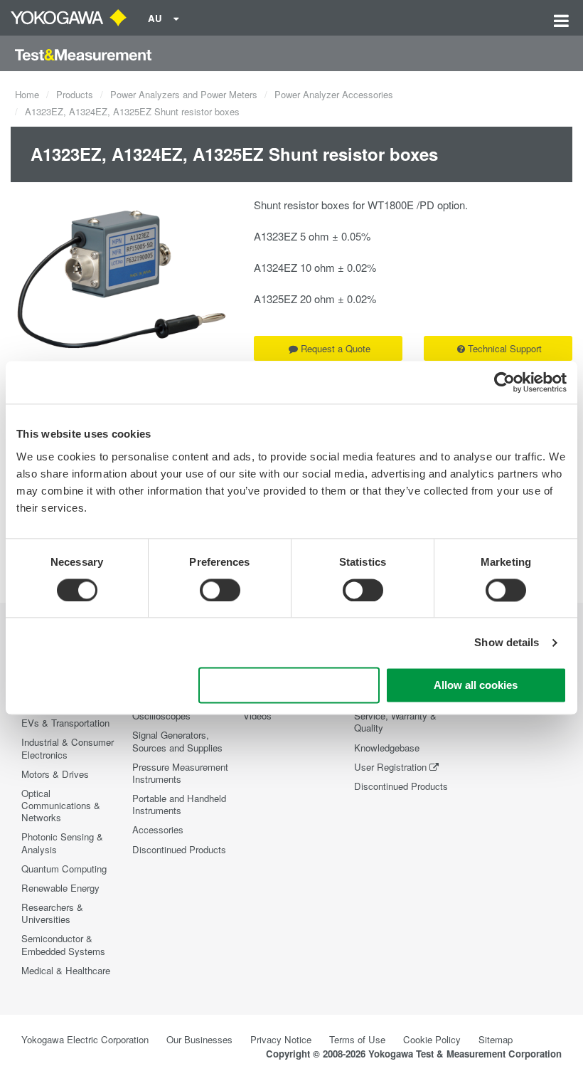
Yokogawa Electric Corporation (85, 1039)
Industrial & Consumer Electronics (67, 748)
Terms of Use (357, 1039)
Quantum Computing (64, 868)
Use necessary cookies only (289, 686)
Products (74, 94)
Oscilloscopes (161, 715)
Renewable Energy (60, 888)
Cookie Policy (432, 1039)
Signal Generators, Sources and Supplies (177, 741)
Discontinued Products (179, 849)
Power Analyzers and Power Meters (183, 94)
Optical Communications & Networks (60, 805)
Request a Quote (335, 348)
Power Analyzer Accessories (333, 94)
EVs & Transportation (65, 722)
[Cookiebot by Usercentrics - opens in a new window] (504, 382)
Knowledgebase (386, 747)
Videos (257, 715)
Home (27, 94)
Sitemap (495, 1039)
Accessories (157, 829)
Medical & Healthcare (65, 970)
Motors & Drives (55, 774)
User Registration (390, 767)
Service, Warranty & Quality (395, 721)
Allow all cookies (476, 686)
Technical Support (505, 348)
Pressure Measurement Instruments (180, 773)
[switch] (220, 590)
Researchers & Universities (52, 913)
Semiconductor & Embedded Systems (63, 944)
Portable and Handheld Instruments (179, 804)
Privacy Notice (280, 1039)
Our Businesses (199, 1039)
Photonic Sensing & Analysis (62, 842)
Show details (506, 642)
